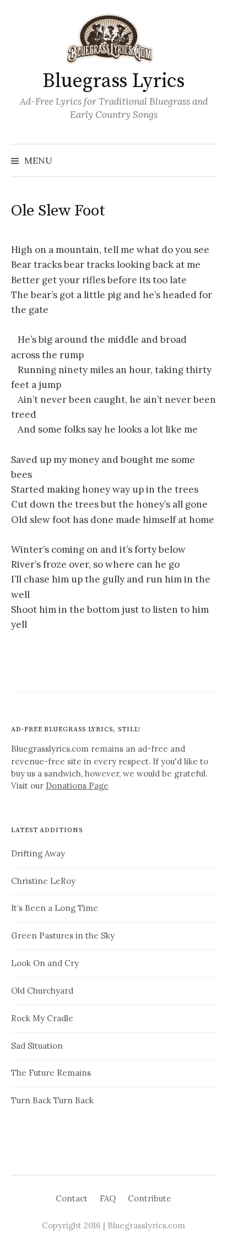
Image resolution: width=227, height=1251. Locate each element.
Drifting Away (38, 853)
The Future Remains (51, 1072)
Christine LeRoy (43, 881)
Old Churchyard (42, 990)
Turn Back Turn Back (52, 1100)
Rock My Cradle (42, 1018)
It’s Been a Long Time (54, 908)
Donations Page (77, 785)
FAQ (108, 1198)
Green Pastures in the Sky (63, 935)
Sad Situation (37, 1045)
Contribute (149, 1198)
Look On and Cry (45, 963)
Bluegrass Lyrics (113, 81)
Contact (72, 1198)
